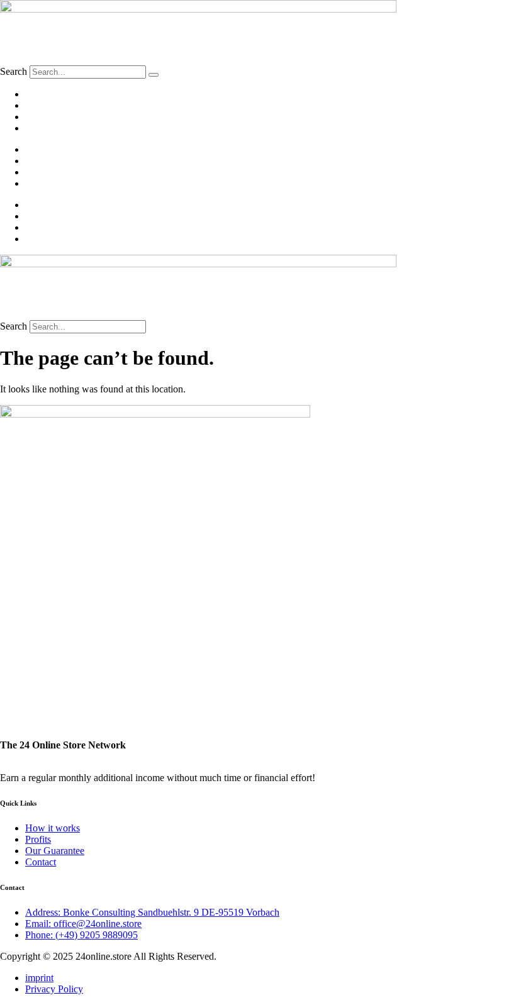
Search (13, 71)
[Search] (154, 75)
